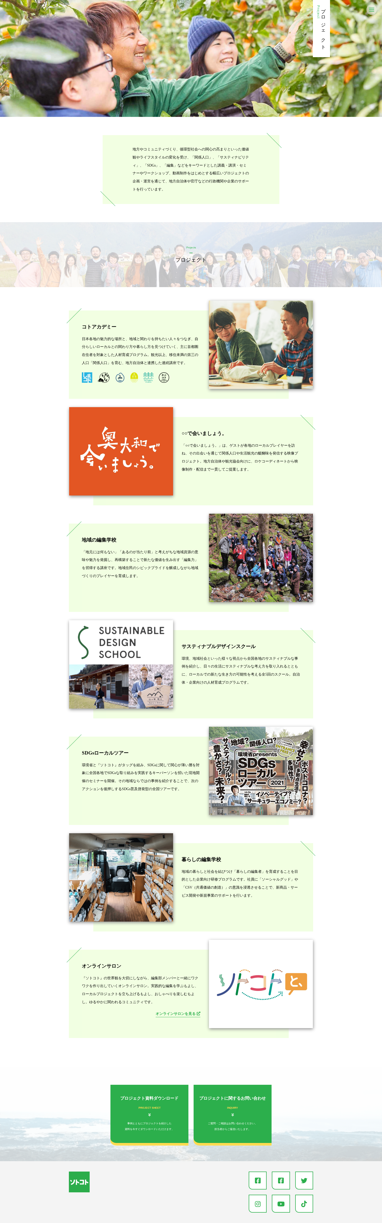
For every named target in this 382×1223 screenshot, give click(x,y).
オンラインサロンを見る (176, 1014)
